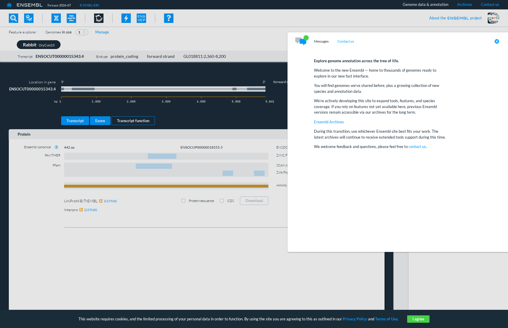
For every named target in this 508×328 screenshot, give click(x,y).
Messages (321, 41)
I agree (418, 319)
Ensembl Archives (329, 122)
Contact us (345, 41)
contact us (417, 146)
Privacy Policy (355, 319)
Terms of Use (386, 319)
